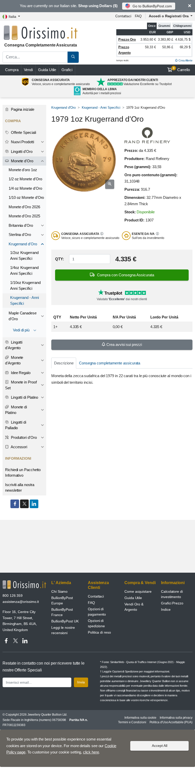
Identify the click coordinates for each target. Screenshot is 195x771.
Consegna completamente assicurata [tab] (109, 363)
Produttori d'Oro (23, 437)
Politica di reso (99, 632)
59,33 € (150, 47)
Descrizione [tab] (64, 363)
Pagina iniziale (22, 109)
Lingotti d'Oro (21, 151)
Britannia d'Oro (21, 225)
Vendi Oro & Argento (133, 607)
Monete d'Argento (14, 360)
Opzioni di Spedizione (125, 671)
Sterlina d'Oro (20, 234)
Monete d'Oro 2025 (24, 216)
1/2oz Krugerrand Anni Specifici (24, 255)
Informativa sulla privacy (176, 717)
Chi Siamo (59, 591)
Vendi (28, 70)
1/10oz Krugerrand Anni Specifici (25, 285)
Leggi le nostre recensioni (63, 630)
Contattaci (123, 16)
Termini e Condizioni (132, 722)
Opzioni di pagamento (97, 611)
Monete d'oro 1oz (23, 170)
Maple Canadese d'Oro (23, 316)
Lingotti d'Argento (13, 345)
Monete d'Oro (21, 161)
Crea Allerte (185, 60)
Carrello (181, 69)
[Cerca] (73, 57)
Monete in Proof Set (21, 385)
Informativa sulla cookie (140, 717)
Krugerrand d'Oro (63, 107)
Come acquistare (138, 591)
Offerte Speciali (23, 132)
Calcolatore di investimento (172, 594)
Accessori (18, 447)
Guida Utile (47, 70)
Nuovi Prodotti (22, 142)
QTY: (59, 259)
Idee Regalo (20, 373)
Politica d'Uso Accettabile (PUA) (171, 722)
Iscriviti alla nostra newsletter (19, 488)
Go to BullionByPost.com (152, 6)
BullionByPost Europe (62, 600)
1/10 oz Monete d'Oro (26, 197)
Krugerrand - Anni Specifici (101, 107)
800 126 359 (13, 595)
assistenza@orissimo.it (21, 602)
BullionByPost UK (65, 621)
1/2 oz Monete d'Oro (25, 179)
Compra (12, 70)
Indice (166, 609)
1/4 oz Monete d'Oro (25, 188)
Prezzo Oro (127, 39)
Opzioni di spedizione (96, 623)
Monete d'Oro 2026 (24, 207)
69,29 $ (185, 47)
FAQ (138, 16)
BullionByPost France (62, 612)
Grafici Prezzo (172, 603)
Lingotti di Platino (24, 397)
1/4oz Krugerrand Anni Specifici (24, 270)
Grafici (66, 70)
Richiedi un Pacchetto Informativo (23, 473)
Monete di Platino (16, 410)
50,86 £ (167, 47)
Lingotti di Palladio (15, 425)
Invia (81, 682)
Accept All (159, 746)
